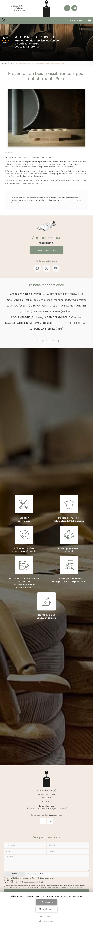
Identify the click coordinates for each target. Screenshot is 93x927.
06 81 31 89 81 (20, 10)
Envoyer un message (46, 250)
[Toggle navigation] (89, 20)
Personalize (47, 916)
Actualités (13, 63)
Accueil (4, 63)
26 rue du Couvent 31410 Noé (20, 7)
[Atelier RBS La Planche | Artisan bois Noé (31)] (3, 20)
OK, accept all (47, 902)
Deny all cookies (47, 909)
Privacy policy (47, 921)
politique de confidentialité (73, 887)
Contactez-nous (76, 20)
